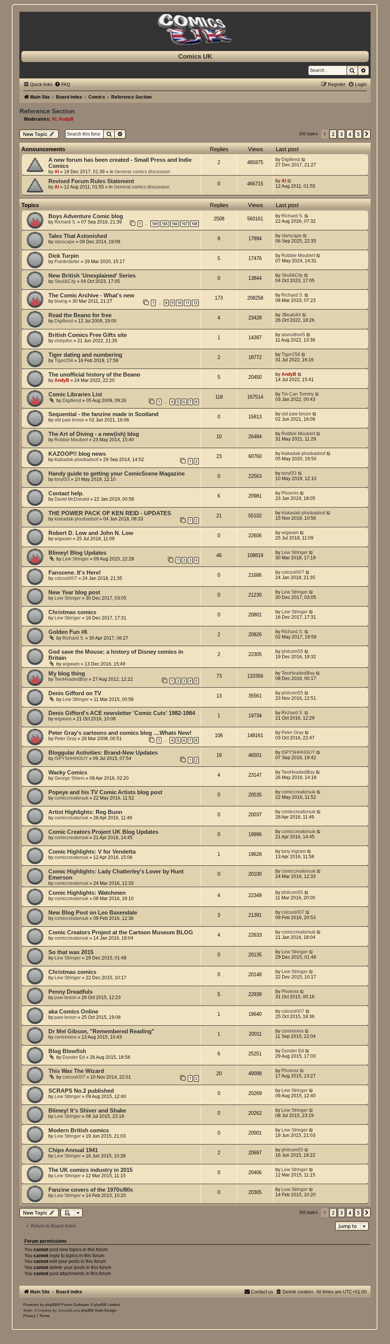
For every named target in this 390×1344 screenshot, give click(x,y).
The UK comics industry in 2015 (90, 1170)
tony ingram (293, 851)
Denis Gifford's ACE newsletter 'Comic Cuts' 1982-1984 (121, 713)
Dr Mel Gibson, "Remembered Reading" (101, 1031)
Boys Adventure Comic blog (85, 216)
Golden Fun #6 (67, 632)
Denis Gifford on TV (74, 693)
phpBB (51, 1304)
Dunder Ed (73, 1057)
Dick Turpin (63, 256)
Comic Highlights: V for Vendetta (92, 852)
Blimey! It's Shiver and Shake (87, 1111)
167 (184, 223)
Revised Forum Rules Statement (91, 181)
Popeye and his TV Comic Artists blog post (105, 792)
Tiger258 (63, 360)
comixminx (65, 1037)
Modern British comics (78, 1130)
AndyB (66, 119)
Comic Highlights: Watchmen (87, 893)
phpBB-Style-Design (99, 1310)
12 (195, 302)
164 (155, 223)
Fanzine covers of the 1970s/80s (90, 1190)
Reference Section (47, 111)
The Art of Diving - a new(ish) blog (93, 434)
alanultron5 (293, 334)
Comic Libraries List (75, 394)
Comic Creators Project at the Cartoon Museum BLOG (120, 932)
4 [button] (349, 134)
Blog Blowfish (67, 1051)
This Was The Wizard (76, 1071)
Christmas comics (72, 612)
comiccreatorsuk (71, 798)
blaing (60, 301)
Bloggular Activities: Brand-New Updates (103, 753)
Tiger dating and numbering (85, 355)
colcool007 (65, 578)
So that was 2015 (70, 952)
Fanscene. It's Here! (74, 573)
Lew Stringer (75, 559)
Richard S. (65, 222)
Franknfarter (67, 261)
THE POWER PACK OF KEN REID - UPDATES (109, 513)
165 (165, 223)
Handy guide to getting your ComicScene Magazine (116, 474)
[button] (367, 134)
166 (174, 223)
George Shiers (69, 778)
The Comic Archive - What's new (91, 295)
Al (54, 119)
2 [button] (333, 134)
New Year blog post (74, 592)
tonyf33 (62, 479)
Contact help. (66, 493)
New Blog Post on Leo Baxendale (92, 913)
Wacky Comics (67, 772)
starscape (64, 241)
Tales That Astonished (77, 236)
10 (179, 302)
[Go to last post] (303, 159)
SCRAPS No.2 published (81, 1091)
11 (187, 302)
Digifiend (290, 159)
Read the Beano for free (80, 315)
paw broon (65, 997)
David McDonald (71, 499)
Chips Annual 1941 (73, 1150)
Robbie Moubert (298, 255)
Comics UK (195, 56)
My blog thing (66, 673)
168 (194, 223)
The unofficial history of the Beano (94, 375)
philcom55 (292, 651)
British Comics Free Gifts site (87, 335)
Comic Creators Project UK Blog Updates (103, 832)
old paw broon (69, 420)
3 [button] (341, 134)
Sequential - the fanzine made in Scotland (103, 414)
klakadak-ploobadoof (76, 459)
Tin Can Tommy (297, 394)
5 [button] (358, 134)
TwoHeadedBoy (71, 679)
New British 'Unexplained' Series (92, 276)
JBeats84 (291, 315)
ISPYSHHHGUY (71, 758)
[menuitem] (62, 84)
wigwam (63, 538)
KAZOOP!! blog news (77, 454)
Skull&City (65, 281)
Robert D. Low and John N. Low (90, 533)
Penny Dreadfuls (70, 992)
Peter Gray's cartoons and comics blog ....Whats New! (120, 733)
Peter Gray (65, 738)
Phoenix (290, 493)
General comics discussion (142, 171)
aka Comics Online (73, 1012)
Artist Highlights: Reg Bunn (85, 812)
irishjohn (63, 340)
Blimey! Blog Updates (77, 553)
